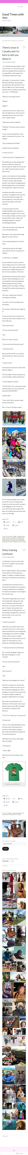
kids (11, 536)
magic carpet (5, 539)
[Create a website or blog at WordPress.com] (14, 1150)
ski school (18, 540)
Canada (7, 537)
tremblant (15, 541)
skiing (22, 540)
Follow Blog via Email (9, 841)
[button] (14, 828)
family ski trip (20, 537)
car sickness (13, 537)
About (7, 35)
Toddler (14, 536)
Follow (5, 848)
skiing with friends (7, 541)
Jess (8, 536)
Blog (3, 35)
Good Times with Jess (13, 16)
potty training (11, 540)
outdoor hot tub (14, 539)
